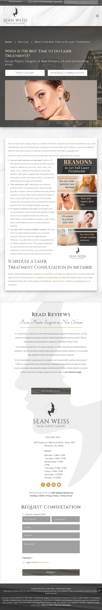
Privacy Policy (52, 496)
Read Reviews (51, 391)
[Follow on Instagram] (54, 485)
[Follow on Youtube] (59, 485)
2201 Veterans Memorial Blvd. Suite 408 (45, 2)
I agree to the (37, 562)
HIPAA (41, 496)
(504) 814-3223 (15, 2)
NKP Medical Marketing (62, 493)
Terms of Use (66, 496)
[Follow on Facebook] (43, 485)
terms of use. (43, 562)
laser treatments (78, 143)
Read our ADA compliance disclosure (56, 605)
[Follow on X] (48, 485)
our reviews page (72, 372)
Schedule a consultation (46, 277)
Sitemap (34, 496)
